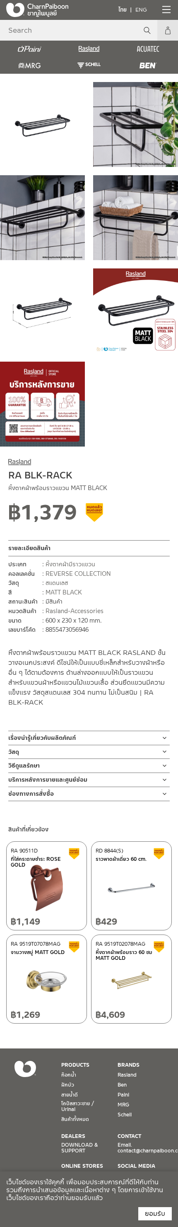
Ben (122, 1085)
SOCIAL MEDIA (136, 1166)
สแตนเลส (57, 583)
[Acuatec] (148, 49)
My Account (167, 30)
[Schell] (88, 65)
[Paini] (29, 49)
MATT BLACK (64, 592)
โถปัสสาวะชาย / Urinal (77, 1106)
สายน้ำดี (69, 1095)
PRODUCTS (75, 1065)
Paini (123, 1095)
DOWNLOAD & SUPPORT (79, 1148)
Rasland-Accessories (74, 611)
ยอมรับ (155, 1213)
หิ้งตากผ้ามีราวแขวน (70, 564)
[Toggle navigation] (165, 9)
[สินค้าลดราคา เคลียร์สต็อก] (95, 515)
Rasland (127, 1075)
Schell (125, 1114)
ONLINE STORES (82, 1166)
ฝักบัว (67, 1085)
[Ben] (148, 65)
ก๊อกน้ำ (68, 1075)
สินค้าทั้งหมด (75, 1119)
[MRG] (29, 65)
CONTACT (129, 1136)
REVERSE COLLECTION (78, 574)
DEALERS (73, 1136)
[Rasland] (88, 49)
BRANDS (129, 1065)
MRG (123, 1105)
